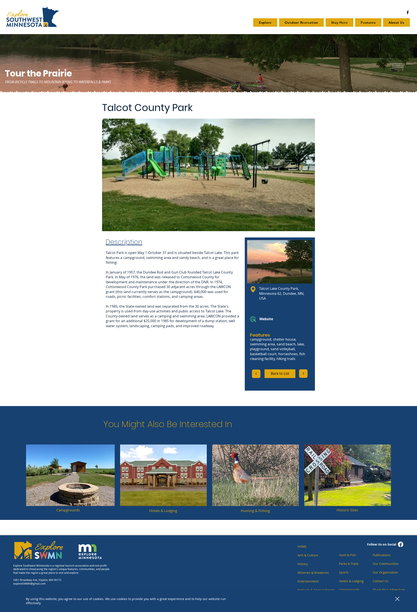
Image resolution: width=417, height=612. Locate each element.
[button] (397, 599)
